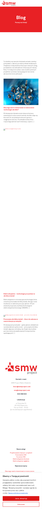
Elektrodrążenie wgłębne (21, 461)
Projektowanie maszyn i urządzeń (21, 453)
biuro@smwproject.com (21, 387)
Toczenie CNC (21, 457)
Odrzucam (21, 504)
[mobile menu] (39, 3)
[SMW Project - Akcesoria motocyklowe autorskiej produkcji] (9, 3)
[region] (21, 491)
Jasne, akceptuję (21, 498)
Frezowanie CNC (21, 455)
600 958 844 (22, 394)
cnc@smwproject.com (22, 390)
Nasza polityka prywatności (18, 493)
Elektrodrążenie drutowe (21, 459)
